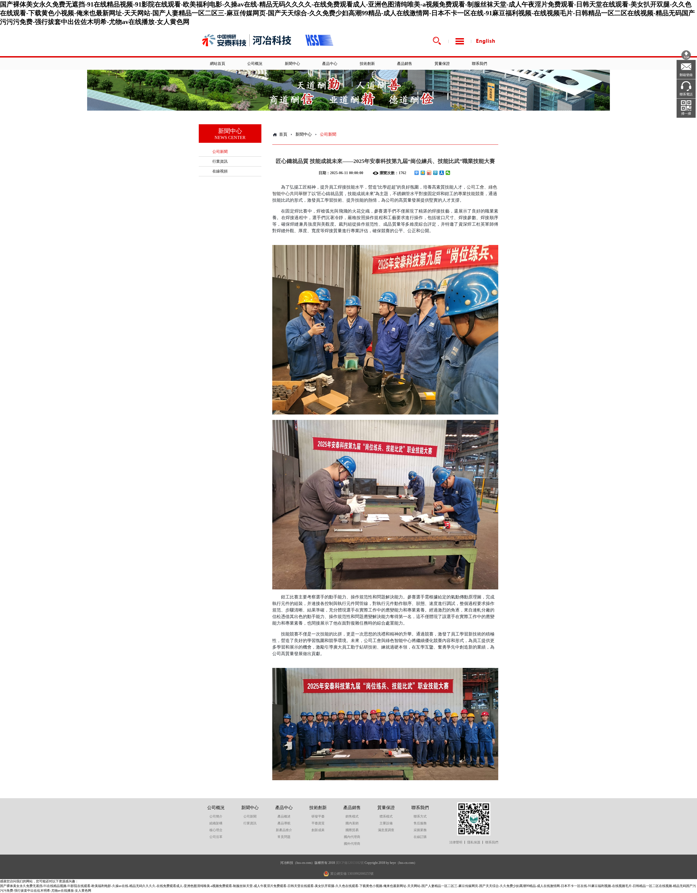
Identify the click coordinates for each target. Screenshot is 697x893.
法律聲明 (455, 842)
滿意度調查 (386, 830)
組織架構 (215, 823)
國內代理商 (352, 837)
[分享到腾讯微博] (435, 173)
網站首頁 (217, 64)
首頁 (283, 134)
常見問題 (284, 837)
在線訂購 (420, 837)
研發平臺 (318, 816)
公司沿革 (215, 837)
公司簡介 (215, 816)
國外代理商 (352, 844)
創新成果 (318, 830)
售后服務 (420, 823)
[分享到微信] (448, 173)
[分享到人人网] (441, 173)
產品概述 (284, 816)
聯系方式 (420, 816)
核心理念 (215, 830)
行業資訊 (220, 161)
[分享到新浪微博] (429, 173)
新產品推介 (284, 830)
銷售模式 (352, 816)
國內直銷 (352, 823)
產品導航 (284, 823)
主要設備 (386, 823)
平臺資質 (318, 823)
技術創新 (367, 64)
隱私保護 (473, 842)
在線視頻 (220, 171)
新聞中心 (292, 64)
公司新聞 (220, 152)
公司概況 (254, 64)
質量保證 (442, 64)
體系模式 (386, 816)
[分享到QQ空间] (423, 173)
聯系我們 (479, 64)
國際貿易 (352, 830)
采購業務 (420, 830)
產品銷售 (404, 64)
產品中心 (329, 64)
